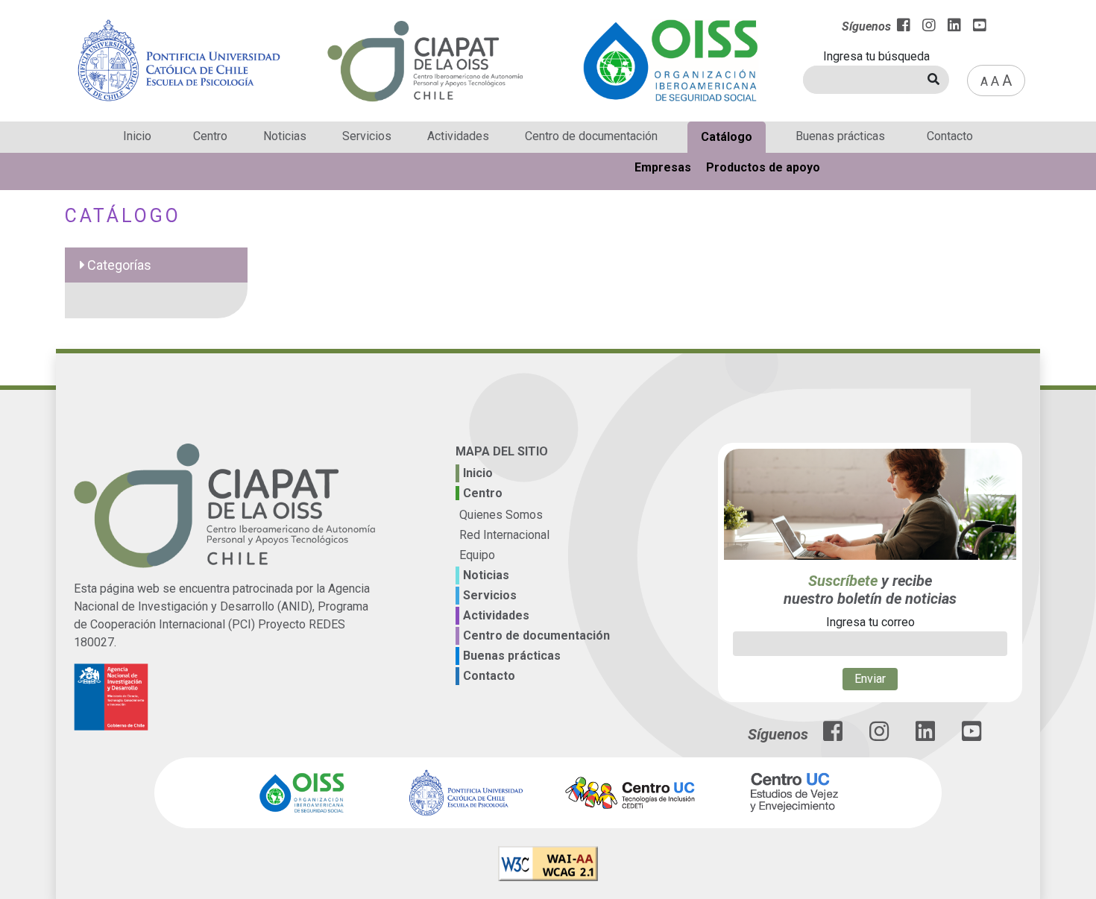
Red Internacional (504, 535)
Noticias (284, 136)
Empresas (662, 167)
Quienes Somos (501, 515)
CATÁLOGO (123, 216)
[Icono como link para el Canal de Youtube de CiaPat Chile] (971, 735)
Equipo (477, 555)
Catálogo (726, 137)
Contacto (950, 136)
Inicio (137, 136)
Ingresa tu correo (870, 622)
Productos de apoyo (763, 167)
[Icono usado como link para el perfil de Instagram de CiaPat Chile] (879, 735)
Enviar (870, 679)
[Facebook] (903, 27)
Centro (210, 136)
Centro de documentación (591, 136)
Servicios (366, 136)
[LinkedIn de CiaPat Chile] (925, 735)
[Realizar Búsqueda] (933, 80)
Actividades (458, 136)
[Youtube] (979, 27)
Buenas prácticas (840, 136)
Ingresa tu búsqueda (876, 56)
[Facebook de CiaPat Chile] (832, 735)
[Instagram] (929, 27)
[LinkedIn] (954, 27)
